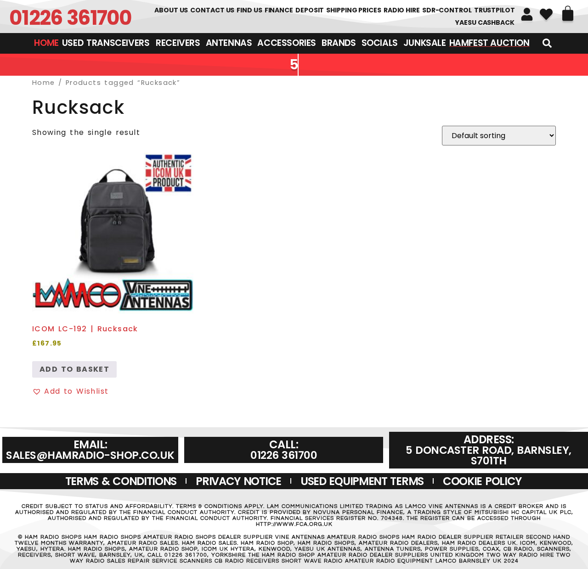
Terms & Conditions (121, 481)
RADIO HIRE (402, 10)
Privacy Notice (238, 481)
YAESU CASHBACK (484, 22)
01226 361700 (70, 18)
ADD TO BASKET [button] (74, 369)
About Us (171, 10)
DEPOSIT (309, 10)
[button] (70, 391)
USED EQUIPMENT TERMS (362, 481)
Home (43, 82)
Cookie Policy (482, 481)
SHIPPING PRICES (353, 10)
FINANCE (279, 10)
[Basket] (568, 13)
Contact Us (212, 10)
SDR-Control (447, 10)
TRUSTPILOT (494, 10)
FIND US (249, 10)
